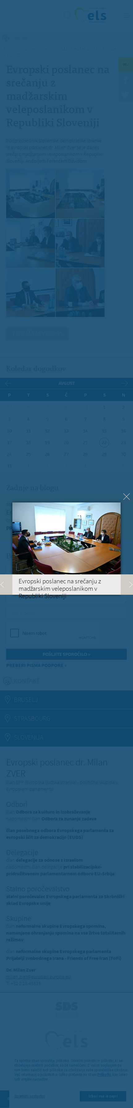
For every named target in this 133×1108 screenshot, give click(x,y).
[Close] (126, 496)
